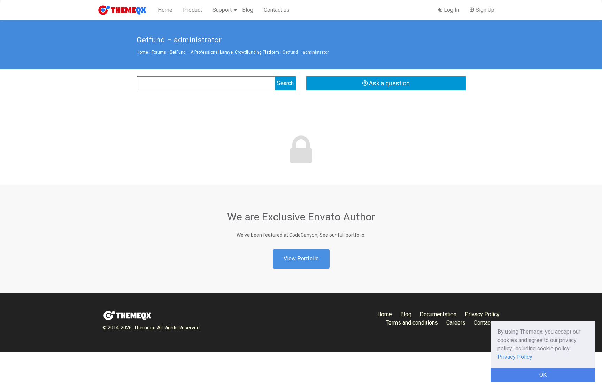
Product (192, 10)
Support (222, 10)
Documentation (438, 314)
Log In (450, 10)
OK (543, 375)
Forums (159, 52)
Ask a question (389, 83)
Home (165, 10)
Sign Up (484, 10)
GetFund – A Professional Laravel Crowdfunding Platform (224, 52)
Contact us (277, 10)
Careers (455, 322)
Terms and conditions (412, 322)
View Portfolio (301, 258)
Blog (247, 10)
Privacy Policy (482, 314)
